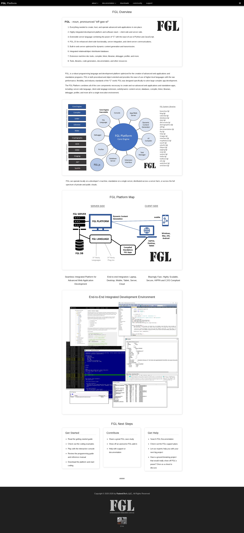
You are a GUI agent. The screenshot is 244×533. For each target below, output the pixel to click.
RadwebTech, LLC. (124, 493)
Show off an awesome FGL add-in (123, 444)
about (94, 3)
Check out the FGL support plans (164, 444)
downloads (124, 3)
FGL (9, 3)
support (149, 3)
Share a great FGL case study (121, 439)
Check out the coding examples (81, 444)
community (137, 3)
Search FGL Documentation (161, 439)
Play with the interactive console (81, 449)
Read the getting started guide (80, 439)
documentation (108, 3)
